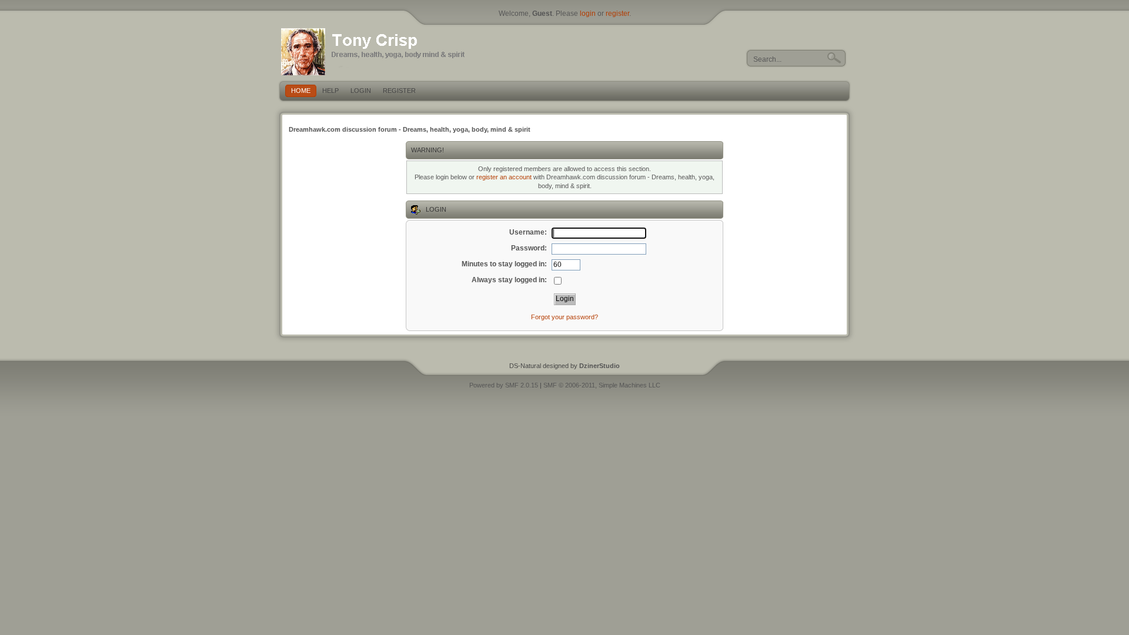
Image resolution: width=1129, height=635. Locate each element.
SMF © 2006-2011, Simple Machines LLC (601, 385)
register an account (504, 177)
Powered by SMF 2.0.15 (503, 385)
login (588, 13)
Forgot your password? (564, 316)
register (617, 13)
